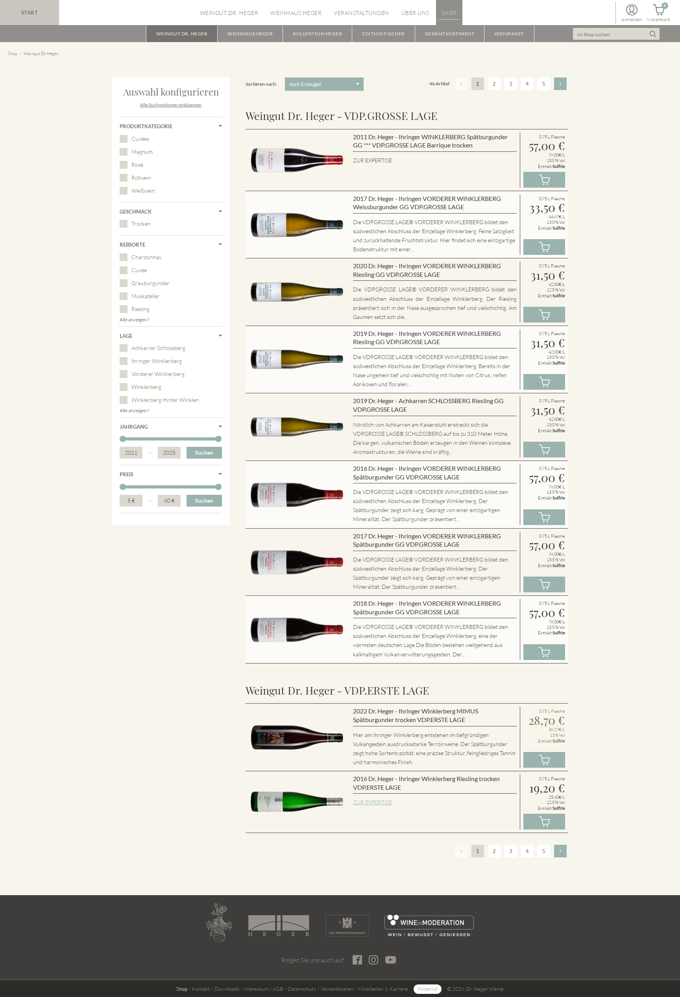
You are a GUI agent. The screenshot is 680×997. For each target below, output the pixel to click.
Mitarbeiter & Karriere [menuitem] (383, 989)
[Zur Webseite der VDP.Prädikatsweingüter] (347, 925)
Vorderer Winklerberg (158, 373)
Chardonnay (146, 257)
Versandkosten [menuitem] (337, 989)
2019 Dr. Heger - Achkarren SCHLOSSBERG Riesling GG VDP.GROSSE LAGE (428, 405)
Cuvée (139, 270)
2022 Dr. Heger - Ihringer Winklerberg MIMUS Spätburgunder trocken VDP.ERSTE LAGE (415, 715)
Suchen (204, 452)
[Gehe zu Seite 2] (560, 83)
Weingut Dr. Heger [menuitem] (229, 12)
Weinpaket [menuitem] (509, 34)
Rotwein (141, 177)
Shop (12, 53)
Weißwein (143, 190)
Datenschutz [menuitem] (302, 989)
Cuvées (140, 138)
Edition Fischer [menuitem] (383, 34)
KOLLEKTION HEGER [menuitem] (317, 34)
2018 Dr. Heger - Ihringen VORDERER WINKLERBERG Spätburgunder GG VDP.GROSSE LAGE (427, 607)
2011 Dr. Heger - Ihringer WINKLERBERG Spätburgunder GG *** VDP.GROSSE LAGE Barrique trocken (430, 141)
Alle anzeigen (134, 320)
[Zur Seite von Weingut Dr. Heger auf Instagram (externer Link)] (373, 960)
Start (29, 12)
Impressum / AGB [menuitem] (263, 989)
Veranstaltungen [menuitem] (361, 12)
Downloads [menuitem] (226, 989)
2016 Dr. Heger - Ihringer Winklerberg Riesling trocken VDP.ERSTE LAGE (426, 783)
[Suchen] (653, 34)
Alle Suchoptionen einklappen (170, 105)
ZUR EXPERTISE (372, 802)
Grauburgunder (150, 283)
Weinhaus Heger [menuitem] (296, 12)
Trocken (141, 223)
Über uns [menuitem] (415, 12)
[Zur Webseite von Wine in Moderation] (429, 925)
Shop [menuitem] (449, 12)
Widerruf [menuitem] (428, 989)
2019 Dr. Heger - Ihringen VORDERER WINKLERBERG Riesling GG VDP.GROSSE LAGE (427, 338)
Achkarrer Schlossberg (158, 348)
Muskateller (145, 296)
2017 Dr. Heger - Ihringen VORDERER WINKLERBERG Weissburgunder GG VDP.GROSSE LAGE (427, 203)
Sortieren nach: (261, 84)
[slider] (123, 439)
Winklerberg (146, 386)
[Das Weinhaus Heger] (278, 925)
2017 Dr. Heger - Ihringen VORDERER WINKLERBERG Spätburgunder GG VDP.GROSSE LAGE (427, 540)
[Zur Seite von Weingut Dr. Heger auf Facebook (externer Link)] (357, 960)
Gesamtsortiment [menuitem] (450, 34)
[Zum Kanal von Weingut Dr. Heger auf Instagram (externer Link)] (390, 959)
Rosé (137, 164)
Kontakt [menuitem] (201, 989)
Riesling (140, 309)
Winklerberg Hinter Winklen (165, 399)
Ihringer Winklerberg (156, 361)
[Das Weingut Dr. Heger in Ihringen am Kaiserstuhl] (218, 922)
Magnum (142, 151)
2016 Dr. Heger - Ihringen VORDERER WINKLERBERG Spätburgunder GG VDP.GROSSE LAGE (427, 472)
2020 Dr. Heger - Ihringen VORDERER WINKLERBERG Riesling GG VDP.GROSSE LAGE (427, 270)
